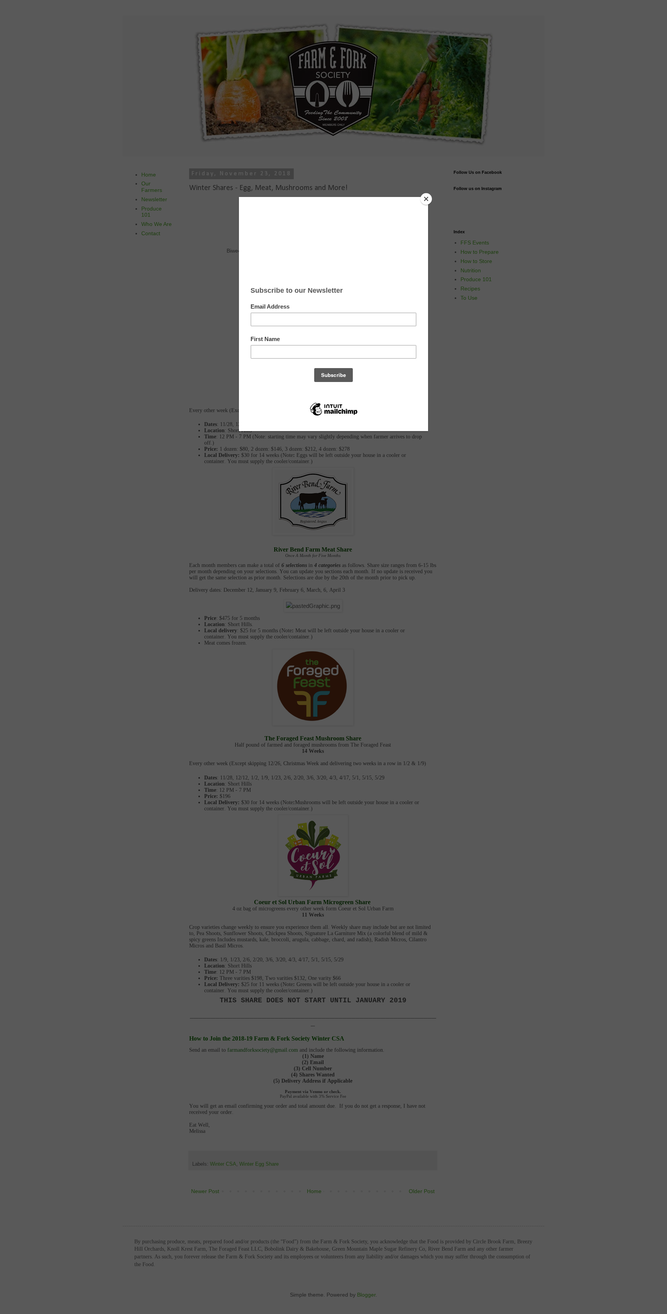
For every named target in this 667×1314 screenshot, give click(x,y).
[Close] (426, 199)
